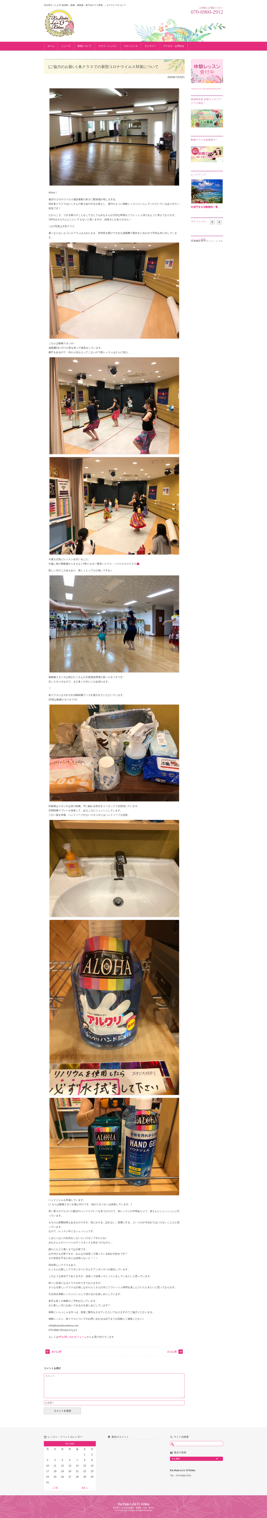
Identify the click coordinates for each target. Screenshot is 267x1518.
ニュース (66, 46)
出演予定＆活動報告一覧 (204, 207)
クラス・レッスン (107, 46)
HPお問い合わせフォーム (72, 1337)
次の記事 (172, 1351)
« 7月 (55, 1488)
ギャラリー (150, 46)
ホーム (50, 46)
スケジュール (131, 46)
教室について (84, 46)
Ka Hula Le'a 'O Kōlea (133, 1504)
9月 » (85, 1488)
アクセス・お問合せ (173, 46)
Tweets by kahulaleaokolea (206, 88)
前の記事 (56, 1351)
